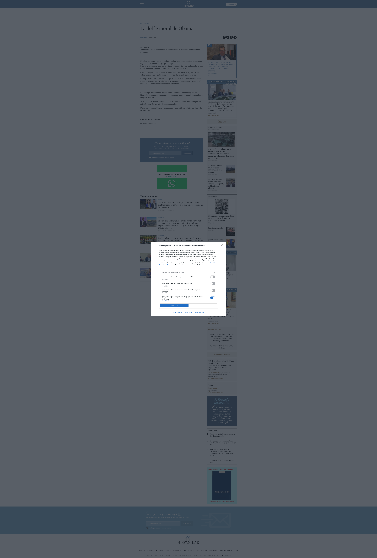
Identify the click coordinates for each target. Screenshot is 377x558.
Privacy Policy (199, 312)
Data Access (188, 312)
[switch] (212, 277)
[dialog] (188, 279)
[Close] (222, 246)
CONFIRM (174, 305)
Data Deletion (177, 312)
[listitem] (188, 272)
